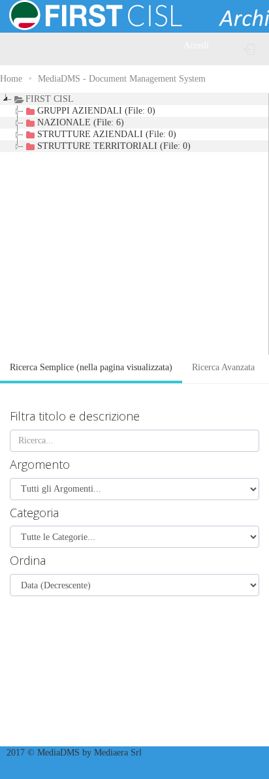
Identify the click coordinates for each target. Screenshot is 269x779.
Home (11, 79)
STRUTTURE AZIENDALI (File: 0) (106, 134)
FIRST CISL (49, 99)
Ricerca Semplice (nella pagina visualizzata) (91, 367)
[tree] (134, 224)
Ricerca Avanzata (223, 367)
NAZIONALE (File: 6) (80, 122)
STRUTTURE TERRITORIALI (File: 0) (114, 146)
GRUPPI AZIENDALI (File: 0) (96, 111)
